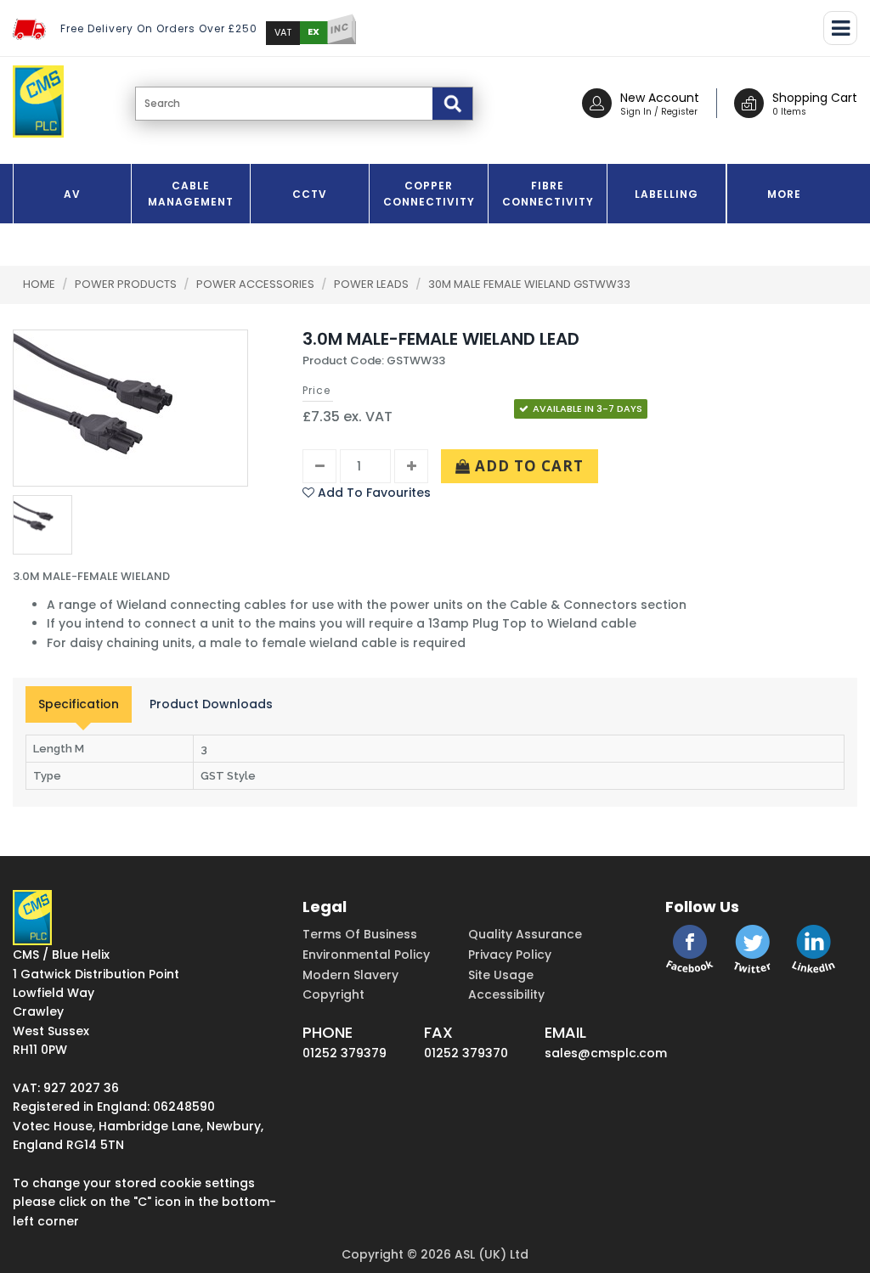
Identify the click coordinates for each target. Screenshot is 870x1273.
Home (39, 284)
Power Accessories (256, 284)
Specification (78, 704)
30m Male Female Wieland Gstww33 (529, 284)
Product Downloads (211, 704)
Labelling (666, 194)
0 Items (789, 111)
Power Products (127, 284)
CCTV (309, 194)
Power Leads (372, 284)
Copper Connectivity (429, 193)
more (784, 194)
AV (72, 194)
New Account (659, 97)
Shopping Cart (814, 97)
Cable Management (191, 193)
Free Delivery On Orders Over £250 (158, 28)
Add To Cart (527, 466)
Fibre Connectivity (548, 193)
